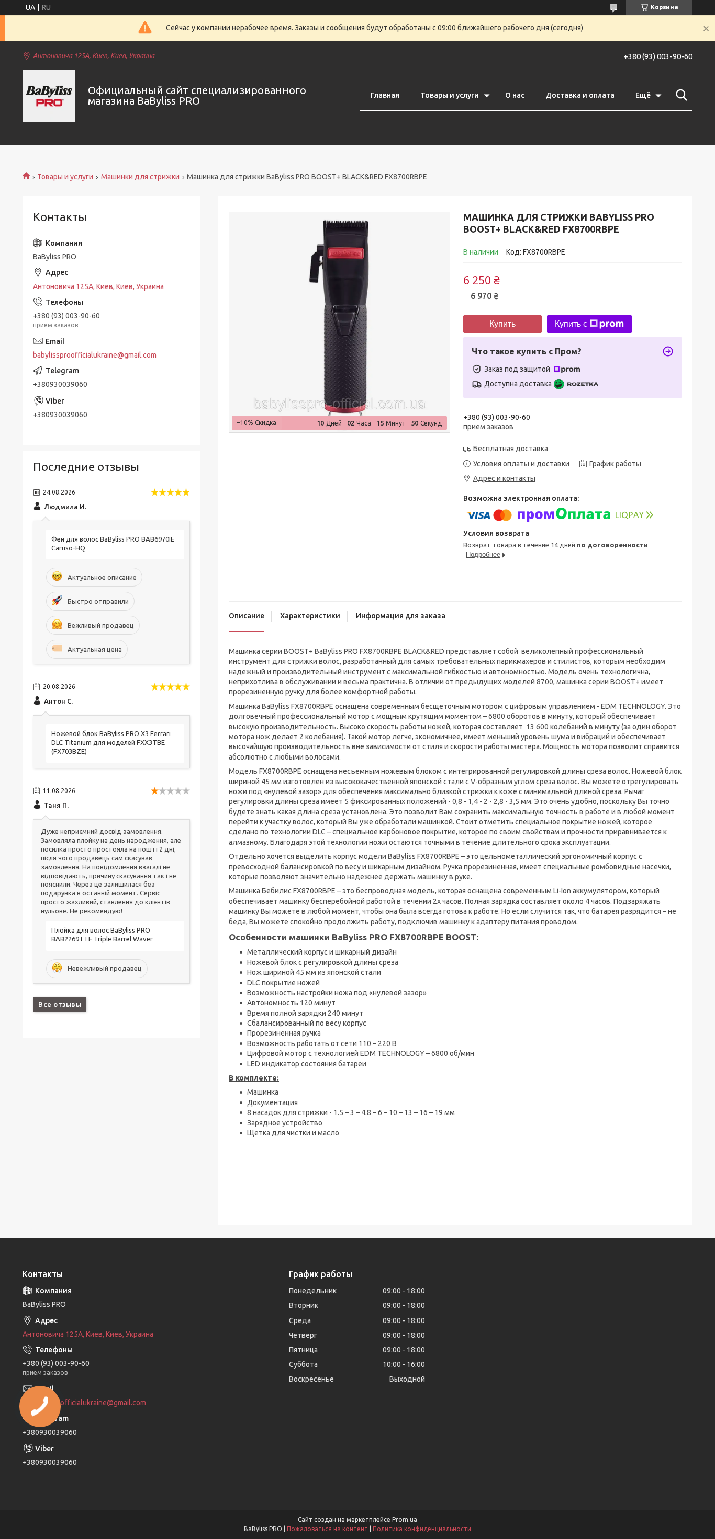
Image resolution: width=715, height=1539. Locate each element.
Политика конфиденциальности (422, 1528)
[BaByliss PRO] (49, 96)
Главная (385, 95)
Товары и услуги (449, 95)
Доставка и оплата (580, 95)
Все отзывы (59, 1004)
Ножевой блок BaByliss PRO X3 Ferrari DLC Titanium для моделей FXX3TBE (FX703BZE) (111, 742)
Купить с (571, 323)
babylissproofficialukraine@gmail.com (95, 355)
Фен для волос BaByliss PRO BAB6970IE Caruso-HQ (112, 543)
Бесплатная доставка (510, 448)
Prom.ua (404, 1519)
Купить (502, 323)
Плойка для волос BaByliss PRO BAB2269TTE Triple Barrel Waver (102, 934)
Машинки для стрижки (140, 177)
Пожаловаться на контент (327, 1528)
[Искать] (679, 95)
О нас (514, 95)
